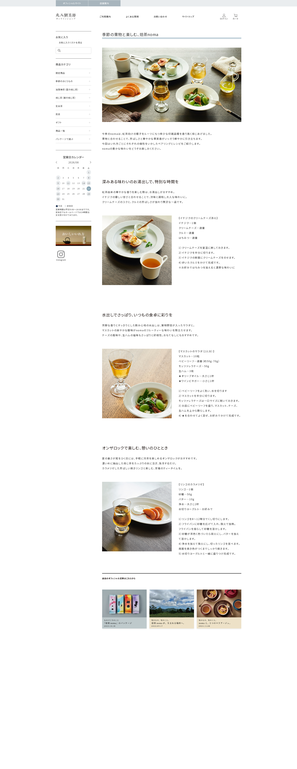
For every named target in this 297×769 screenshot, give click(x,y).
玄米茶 (59, 106)
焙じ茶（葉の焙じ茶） (66, 97)
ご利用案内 (105, 16)
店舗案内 (104, 3)
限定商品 (60, 73)
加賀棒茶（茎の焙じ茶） (67, 89)
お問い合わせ (160, 16)
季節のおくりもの (64, 81)
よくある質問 (132, 16)
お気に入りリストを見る (70, 42)
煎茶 (58, 114)
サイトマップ (188, 16)
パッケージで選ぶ (64, 139)
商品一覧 (60, 130)
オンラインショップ (65, 18)
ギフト (59, 122)
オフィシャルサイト (72, 3)
